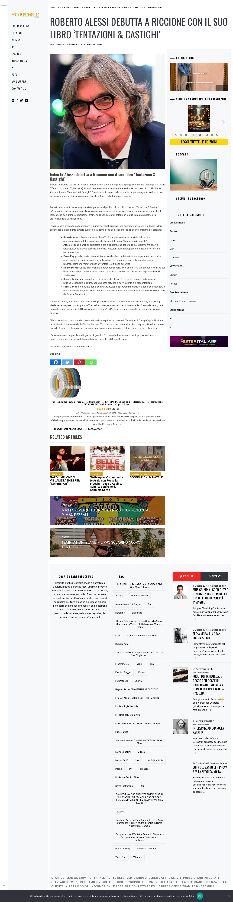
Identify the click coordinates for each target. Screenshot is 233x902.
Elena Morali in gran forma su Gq (206, 635)
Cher (117, 635)
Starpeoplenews (93, 45)
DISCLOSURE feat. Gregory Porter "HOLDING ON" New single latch (140, 654)
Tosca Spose (95, 429)
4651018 (113, 408)
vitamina (137, 857)
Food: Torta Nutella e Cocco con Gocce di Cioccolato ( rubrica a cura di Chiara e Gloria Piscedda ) (208, 685)
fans (151, 664)
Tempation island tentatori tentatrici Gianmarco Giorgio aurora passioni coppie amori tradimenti (140, 837)
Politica (173, 283)
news (138, 760)
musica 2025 (121, 760)
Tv (13, 47)
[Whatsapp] (91, 360)
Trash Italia (19, 61)
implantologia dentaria (126, 706)
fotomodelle (121, 681)
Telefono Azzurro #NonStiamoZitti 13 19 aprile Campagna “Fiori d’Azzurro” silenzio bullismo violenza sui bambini (139, 823)
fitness (142, 672)
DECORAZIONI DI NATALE (146, 476)
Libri (172, 248)
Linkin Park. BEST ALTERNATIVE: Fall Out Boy (137, 723)
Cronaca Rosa (20, 26)
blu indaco (137, 612)
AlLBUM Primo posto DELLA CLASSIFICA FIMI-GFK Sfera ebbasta (139, 585)
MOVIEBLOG (176, 266)
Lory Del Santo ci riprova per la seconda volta (210, 769)
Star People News (72, 429)
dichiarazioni (121, 644)
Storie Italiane (177, 309)
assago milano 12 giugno (128, 604)
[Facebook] (55, 360)
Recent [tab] (216, 576)
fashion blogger (123, 672)
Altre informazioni (130, 413)
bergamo (120, 612)
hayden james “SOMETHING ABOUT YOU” (136, 689)
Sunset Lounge (119, 339)
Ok (199, 896)
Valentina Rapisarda (147, 848)
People (118, 769)
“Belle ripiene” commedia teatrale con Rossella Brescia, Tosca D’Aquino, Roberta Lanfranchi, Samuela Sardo (106, 482)
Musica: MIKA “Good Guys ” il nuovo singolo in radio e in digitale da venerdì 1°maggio (210, 596)
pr (130, 769)
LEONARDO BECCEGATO (127, 715)
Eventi (139, 664)
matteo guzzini (123, 752)
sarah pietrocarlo (124, 786)
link (87, 346)
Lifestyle (17, 33)
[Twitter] (67, 360)
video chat (120, 857)
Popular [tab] (188, 576)
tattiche (119, 811)
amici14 (119, 595)
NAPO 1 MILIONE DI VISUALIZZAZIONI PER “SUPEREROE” (65, 479)
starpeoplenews (218, 586)
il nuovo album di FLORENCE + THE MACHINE (137, 698)
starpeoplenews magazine (183, 301)
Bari (150, 604)
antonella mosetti (139, 595)
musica (141, 752)
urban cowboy (122, 848)
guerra (138, 681)
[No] (229, 896)
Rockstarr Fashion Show (127, 777)
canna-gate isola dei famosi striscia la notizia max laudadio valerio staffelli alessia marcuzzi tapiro (139, 624)
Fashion (16, 54)
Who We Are (19, 82)
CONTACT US (19, 89)
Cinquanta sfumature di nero (142, 635)
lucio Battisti (121, 732)
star (142, 786)
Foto (15, 75)
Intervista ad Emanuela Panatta (208, 730)
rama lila (144, 769)
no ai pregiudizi (155, 760)
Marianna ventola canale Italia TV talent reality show (140, 742)
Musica (16, 40)
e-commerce (122, 664)
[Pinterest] (79, 360)
